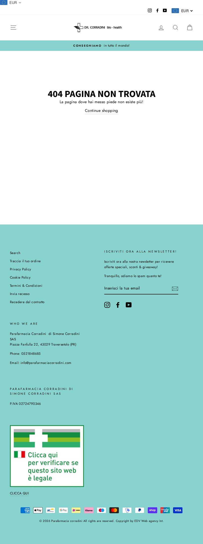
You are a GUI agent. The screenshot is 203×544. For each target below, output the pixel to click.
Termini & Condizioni (26, 285)
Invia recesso (19, 293)
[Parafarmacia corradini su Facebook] (118, 305)
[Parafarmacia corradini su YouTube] (129, 305)
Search (15, 252)
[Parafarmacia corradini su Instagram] (107, 305)
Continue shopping (101, 110)
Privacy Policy (20, 269)
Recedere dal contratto (27, 301)
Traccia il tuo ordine (25, 260)
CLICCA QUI (19, 493)
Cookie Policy (20, 277)
